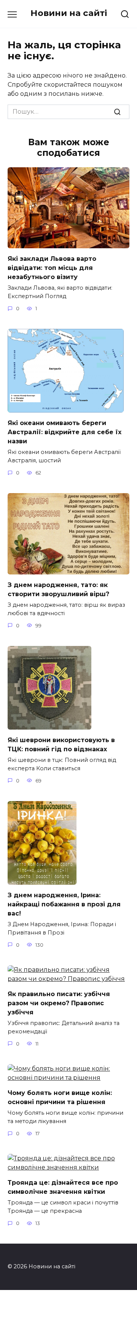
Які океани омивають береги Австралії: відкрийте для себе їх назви (64, 432)
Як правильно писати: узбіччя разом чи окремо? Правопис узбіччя (59, 1003)
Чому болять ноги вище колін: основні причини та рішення (60, 1097)
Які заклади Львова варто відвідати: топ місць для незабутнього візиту (52, 268)
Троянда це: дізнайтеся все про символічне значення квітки (63, 1187)
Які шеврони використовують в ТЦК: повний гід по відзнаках (61, 744)
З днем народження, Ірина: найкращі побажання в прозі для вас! (64, 904)
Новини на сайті (68, 13)
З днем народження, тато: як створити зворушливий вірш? (58, 589)
